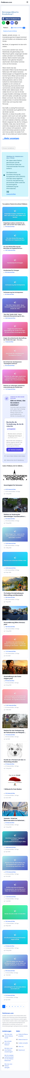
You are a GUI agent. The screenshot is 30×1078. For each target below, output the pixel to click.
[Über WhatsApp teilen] (3, 23)
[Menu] (27, 2)
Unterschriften (18, 28)
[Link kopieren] (16, 23)
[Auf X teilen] (8, 23)
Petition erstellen (16, 450)
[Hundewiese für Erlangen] (15, 264)
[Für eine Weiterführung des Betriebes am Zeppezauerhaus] (15, 241)
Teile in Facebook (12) (13, 19)
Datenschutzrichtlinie (10, 31)
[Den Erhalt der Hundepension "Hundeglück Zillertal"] (15, 356)
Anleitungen (6, 1031)
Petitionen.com (6, 2)
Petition (5, 28)
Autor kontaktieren (9, 148)
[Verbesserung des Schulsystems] (15, 286)
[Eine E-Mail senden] (12, 23)
